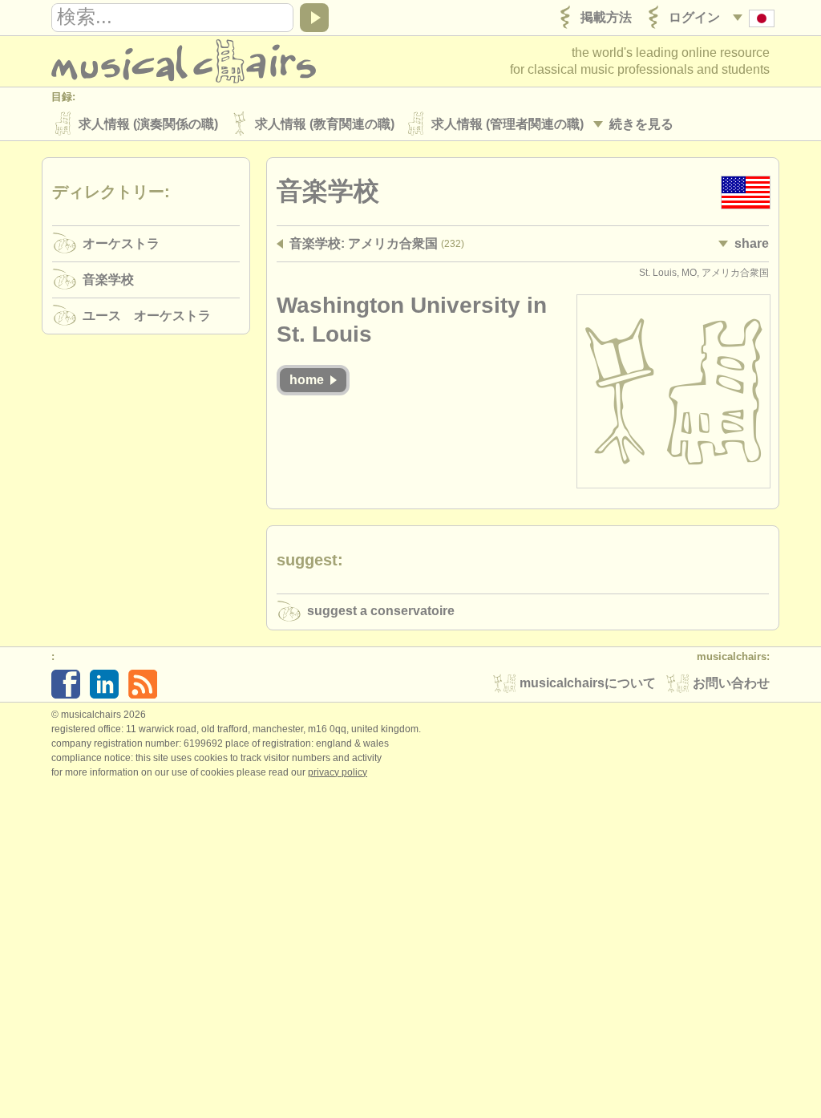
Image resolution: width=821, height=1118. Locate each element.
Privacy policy (337, 772)
